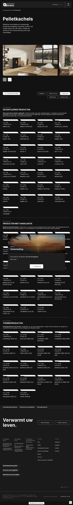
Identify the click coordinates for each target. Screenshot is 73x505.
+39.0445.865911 (18, 449)
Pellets (39, 445)
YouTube (57, 451)
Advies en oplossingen (43, 451)
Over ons (40, 457)
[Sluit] (61, 238)
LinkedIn (57, 448)
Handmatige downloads (43, 448)
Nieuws (39, 454)
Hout (39, 442)
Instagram (57, 445)
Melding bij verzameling (36, 503)
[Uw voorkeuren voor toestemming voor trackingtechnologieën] (70, 502)
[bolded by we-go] (65, 496)
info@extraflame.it (18, 451)
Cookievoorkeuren (54, 496)
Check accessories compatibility (45, 460)
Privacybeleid (46, 496)
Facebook (57, 442)
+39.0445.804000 (7, 448)
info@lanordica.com (7, 449)
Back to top (64, 487)
